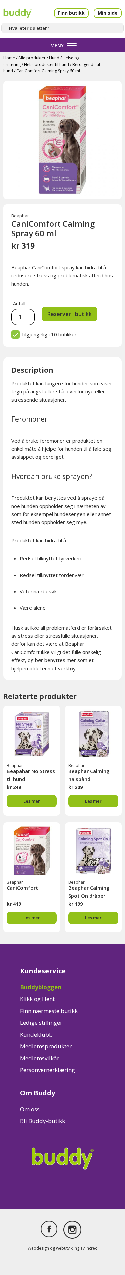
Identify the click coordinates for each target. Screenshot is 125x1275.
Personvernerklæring (47, 1070)
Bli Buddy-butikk (42, 1121)
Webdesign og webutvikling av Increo (63, 1248)
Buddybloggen (40, 987)
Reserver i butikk (69, 314)
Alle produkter (32, 58)
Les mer (31, 801)
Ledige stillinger (41, 1022)
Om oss (30, 1109)
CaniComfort (22, 887)
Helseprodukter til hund (46, 64)
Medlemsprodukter (46, 1046)
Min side (108, 13)
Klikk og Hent (37, 999)
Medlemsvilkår (39, 1058)
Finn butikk (71, 13)
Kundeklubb (36, 1034)
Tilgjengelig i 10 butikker (49, 334)
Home (9, 58)
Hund (54, 58)
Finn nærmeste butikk (49, 1011)
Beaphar (20, 216)
